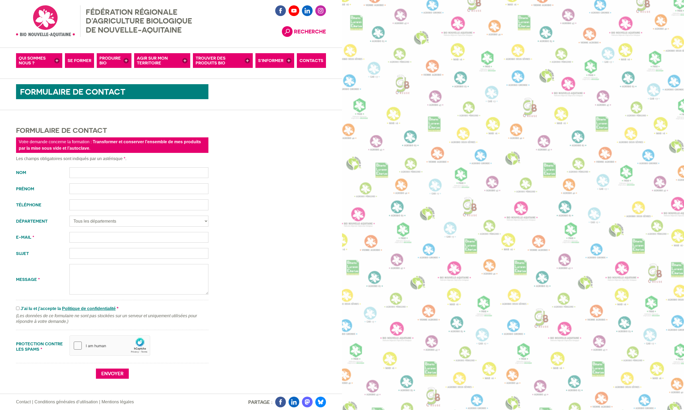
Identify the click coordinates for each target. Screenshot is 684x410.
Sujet (23, 253)
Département (32, 221)
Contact (23, 402)
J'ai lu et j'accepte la (69, 308)
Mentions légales (118, 402)
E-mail (25, 237)
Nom (21, 172)
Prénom (25, 188)
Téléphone (29, 204)
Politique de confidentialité (89, 308)
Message (28, 279)
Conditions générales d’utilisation (66, 402)
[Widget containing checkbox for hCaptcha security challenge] (109, 345)
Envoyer (112, 373)
